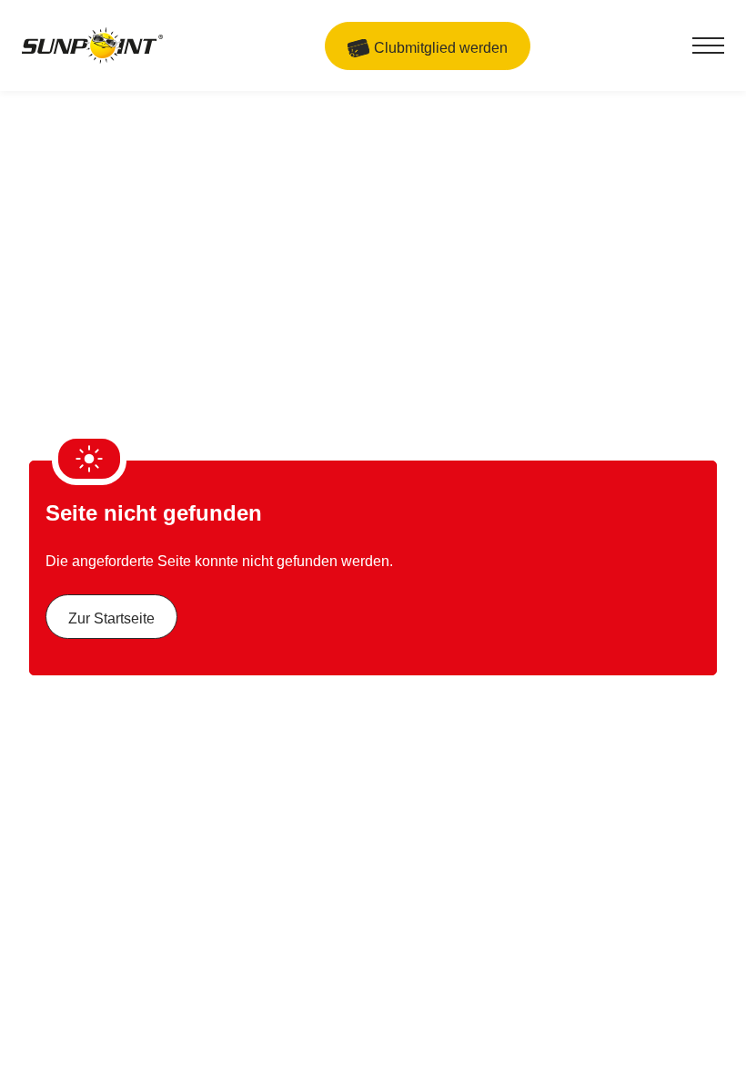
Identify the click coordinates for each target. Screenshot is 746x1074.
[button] (708, 45)
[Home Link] (92, 45)
